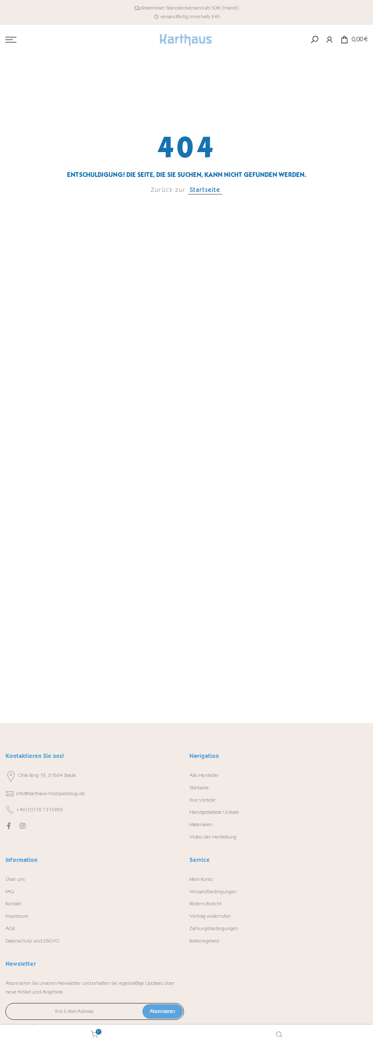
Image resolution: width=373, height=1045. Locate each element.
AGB (10, 928)
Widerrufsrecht (205, 904)
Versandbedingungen (213, 892)
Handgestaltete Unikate (214, 812)
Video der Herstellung (212, 837)
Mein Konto (201, 879)
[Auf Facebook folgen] (8, 825)
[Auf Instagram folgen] (22, 825)
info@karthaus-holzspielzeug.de (50, 793)
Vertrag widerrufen (210, 916)
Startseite (205, 189)
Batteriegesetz (204, 941)
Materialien (201, 824)
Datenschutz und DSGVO (32, 941)
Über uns (15, 879)
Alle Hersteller (204, 775)
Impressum (16, 916)
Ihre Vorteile (202, 800)
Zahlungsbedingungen (213, 928)
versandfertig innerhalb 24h (190, 16)
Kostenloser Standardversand (172, 8)
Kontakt (13, 904)
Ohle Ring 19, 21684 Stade (47, 775)
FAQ (9, 892)
